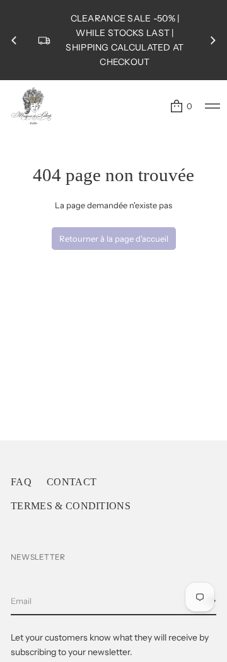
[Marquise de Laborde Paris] (31, 106)
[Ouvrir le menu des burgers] (212, 106)
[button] (181, 106)
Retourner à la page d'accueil (113, 238)
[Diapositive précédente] (14, 40)
